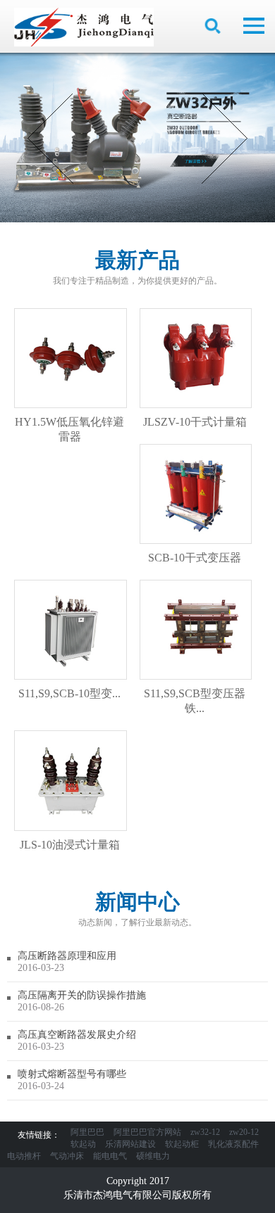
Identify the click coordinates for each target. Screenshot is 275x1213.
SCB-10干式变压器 (194, 558)
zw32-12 (205, 1132)
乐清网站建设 (130, 1144)
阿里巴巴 (87, 1132)
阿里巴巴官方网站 (147, 1132)
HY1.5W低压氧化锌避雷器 (69, 429)
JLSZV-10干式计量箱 (195, 422)
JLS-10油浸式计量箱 (70, 845)
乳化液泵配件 (233, 1144)
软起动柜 (182, 1144)
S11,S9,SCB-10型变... (69, 693)
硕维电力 (153, 1156)
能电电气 (110, 1156)
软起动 (83, 1144)
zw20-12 (244, 1132)
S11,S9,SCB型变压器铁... (194, 700)
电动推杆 (24, 1156)
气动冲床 (67, 1156)
